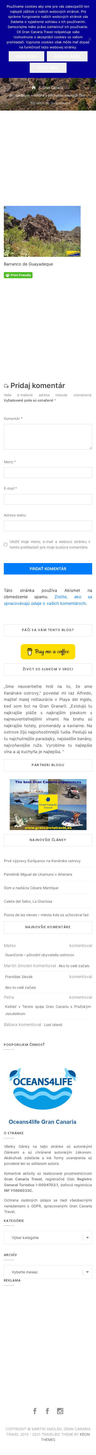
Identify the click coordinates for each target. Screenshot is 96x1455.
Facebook (35, 1411)
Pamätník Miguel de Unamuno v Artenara (38, 874)
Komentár (13, 418)
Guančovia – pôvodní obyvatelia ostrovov (39, 955)
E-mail (10, 488)
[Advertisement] (48, 165)
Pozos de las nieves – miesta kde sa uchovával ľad (46, 915)
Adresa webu (15, 515)
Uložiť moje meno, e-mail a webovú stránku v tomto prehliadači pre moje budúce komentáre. (50, 544)
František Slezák (19, 977)
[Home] (34, 87)
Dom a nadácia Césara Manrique (31, 888)
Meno (10, 462)
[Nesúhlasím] (89, 39)
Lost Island (53, 1024)
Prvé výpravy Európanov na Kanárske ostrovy (42, 861)
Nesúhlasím (67, 56)
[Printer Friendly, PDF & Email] (18, 275)
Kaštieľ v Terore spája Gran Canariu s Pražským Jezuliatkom (48, 1010)
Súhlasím (26, 56)
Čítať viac (48, 67)
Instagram (61, 1411)
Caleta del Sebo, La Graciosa (28, 901)
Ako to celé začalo (74, 966)
